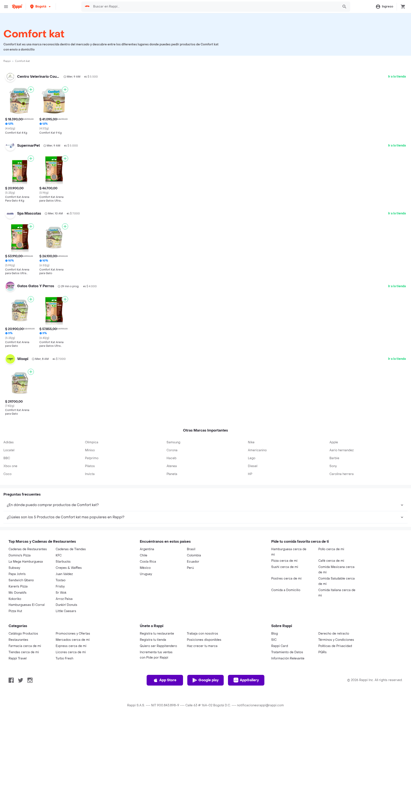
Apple (333, 442)
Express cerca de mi (71, 646)
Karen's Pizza (18, 586)
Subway (14, 568)
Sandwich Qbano (21, 580)
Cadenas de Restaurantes (28, 549)
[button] (40, 6)
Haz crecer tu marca (202, 646)
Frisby (60, 586)
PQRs (322, 652)
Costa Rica (148, 562)
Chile (143, 555)
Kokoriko (15, 599)
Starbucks (63, 562)
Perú (190, 568)
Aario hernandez (341, 450)
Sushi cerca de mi (284, 567)
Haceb (171, 458)
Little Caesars (66, 611)
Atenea (172, 466)
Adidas (8, 442)
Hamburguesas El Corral (27, 605)
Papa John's (17, 574)
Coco (7, 474)
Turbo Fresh (64, 658)
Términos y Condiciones (336, 640)
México (145, 568)
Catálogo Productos (23, 634)
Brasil (191, 549)
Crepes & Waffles (69, 568)
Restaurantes (18, 640)
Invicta (90, 474)
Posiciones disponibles (204, 640)
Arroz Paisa (64, 599)
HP (250, 474)
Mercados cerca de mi (73, 640)
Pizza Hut (15, 611)
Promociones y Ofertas (73, 634)
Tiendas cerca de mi (24, 652)
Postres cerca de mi (286, 579)
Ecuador (193, 562)
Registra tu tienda (153, 640)
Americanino (257, 450)
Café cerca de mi (331, 561)
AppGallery (249, 680)
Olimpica (91, 442)
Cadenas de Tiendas (71, 549)
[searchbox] (215, 6)
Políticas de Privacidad (335, 646)
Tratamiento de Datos (287, 652)
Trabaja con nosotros (202, 634)
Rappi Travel (18, 658)
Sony (333, 466)
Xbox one (10, 466)
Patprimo (91, 458)
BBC (6, 458)
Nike (251, 442)
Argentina (147, 549)
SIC (274, 640)
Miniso (90, 450)
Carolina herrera (341, 474)
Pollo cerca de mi (331, 549)
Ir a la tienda (397, 77)
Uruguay (146, 574)
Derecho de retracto (333, 634)
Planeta (172, 474)
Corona (172, 450)
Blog (274, 634)
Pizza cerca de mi (284, 561)
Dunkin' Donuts (66, 605)
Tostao (61, 580)
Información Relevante (287, 658)
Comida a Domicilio (285, 590)
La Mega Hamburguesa (26, 562)
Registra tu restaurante (157, 634)
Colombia (194, 555)
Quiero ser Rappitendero (158, 646)
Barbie (334, 458)
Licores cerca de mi (71, 652)
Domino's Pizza (20, 555)
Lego (251, 458)
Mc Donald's (18, 593)
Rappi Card (279, 646)
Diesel (252, 466)
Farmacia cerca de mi (25, 646)
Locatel (8, 450)
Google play (208, 680)
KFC (59, 555)
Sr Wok (61, 593)
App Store (167, 680)
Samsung (173, 442)
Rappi (7, 61)
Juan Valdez (64, 574)
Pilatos (90, 466)
